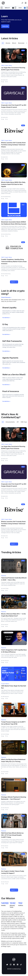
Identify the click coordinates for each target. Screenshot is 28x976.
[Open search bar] (22, 2)
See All (13, 282)
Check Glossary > (6, 297)
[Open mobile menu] (25, 3)
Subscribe (5, 26)
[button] (25, 3)
